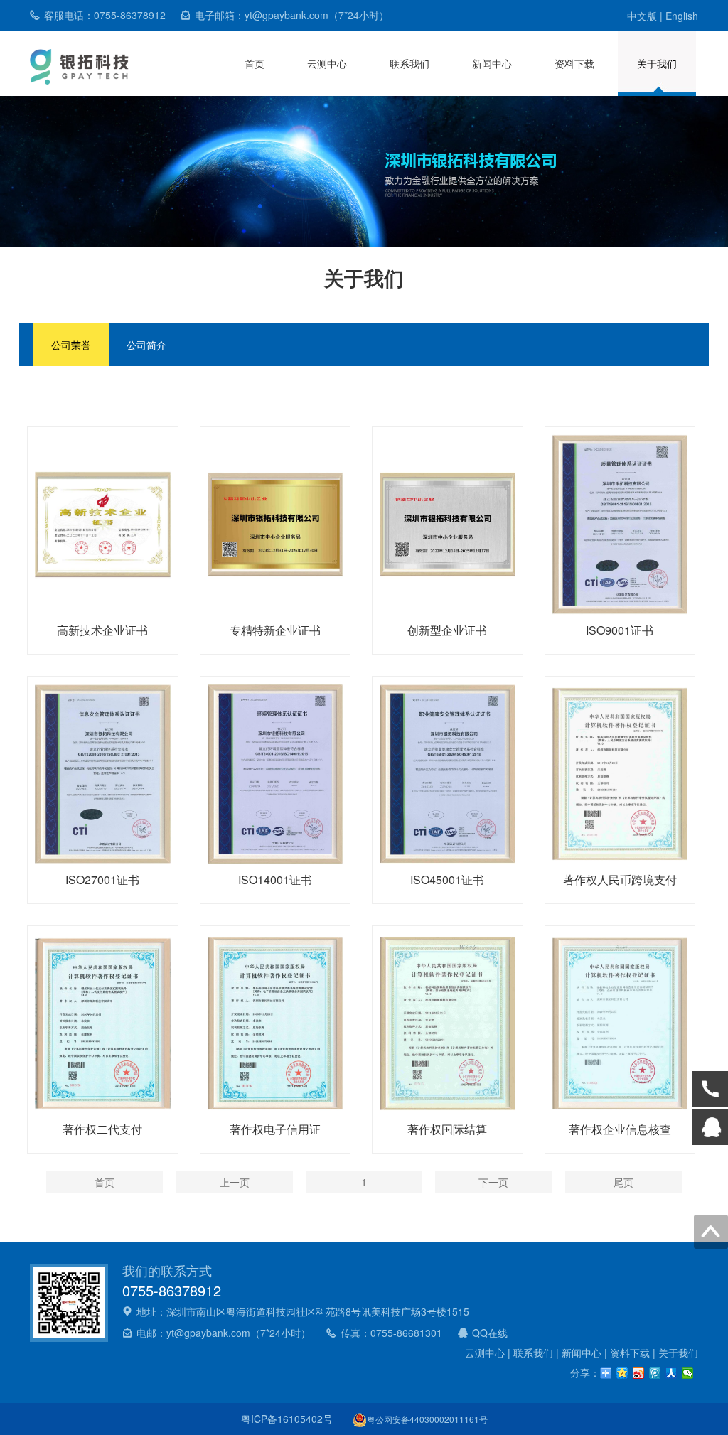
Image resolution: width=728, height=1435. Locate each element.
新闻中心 (492, 63)
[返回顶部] (711, 1232)
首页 (254, 63)
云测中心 (327, 63)
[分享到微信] (688, 1373)
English (681, 16)
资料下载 (574, 63)
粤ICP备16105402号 (287, 1419)
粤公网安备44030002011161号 (427, 1419)
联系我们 (409, 63)
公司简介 (146, 345)
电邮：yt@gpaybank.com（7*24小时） (223, 1333)
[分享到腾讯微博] (655, 1373)
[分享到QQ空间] (622, 1373)
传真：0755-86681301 (391, 1333)
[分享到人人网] (671, 1373)
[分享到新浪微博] (639, 1373)
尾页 (623, 1182)
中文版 (642, 16)
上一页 (235, 1182)
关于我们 (657, 63)
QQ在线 (490, 1333)
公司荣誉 (71, 345)
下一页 (493, 1182)
